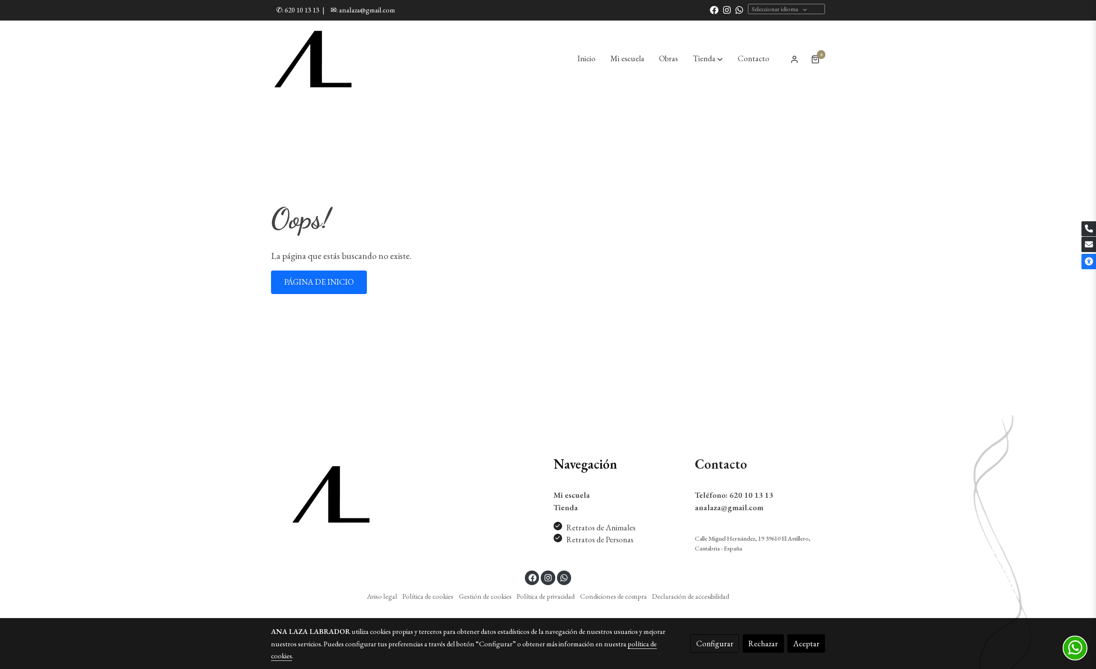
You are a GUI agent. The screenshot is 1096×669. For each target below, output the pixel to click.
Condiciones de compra (613, 596)
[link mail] (1088, 244)
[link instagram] (727, 9)
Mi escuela (572, 495)
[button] (707, 59)
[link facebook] (714, 9)
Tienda (566, 507)
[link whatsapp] (739, 9)
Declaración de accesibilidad (690, 596)
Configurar (714, 643)
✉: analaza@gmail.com (363, 10)
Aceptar (806, 643)
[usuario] (795, 59)
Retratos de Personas (599, 539)
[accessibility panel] (1088, 261)
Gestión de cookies (485, 596)
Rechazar (763, 643)
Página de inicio (319, 282)
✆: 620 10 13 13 (297, 10)
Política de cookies (427, 596)
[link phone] (1088, 229)
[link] (312, 59)
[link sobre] (336, 494)
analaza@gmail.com (729, 507)
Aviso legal (382, 596)
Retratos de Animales (600, 527)
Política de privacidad (546, 596)
